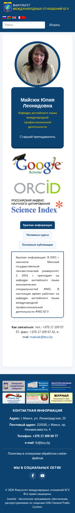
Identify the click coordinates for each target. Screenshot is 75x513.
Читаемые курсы (37, 234)
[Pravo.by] (13, 398)
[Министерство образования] (61, 386)
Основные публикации (37, 244)
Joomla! (11, 498)
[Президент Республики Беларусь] (37, 398)
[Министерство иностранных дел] (37, 386)
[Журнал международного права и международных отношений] (61, 398)
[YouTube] (42, 476)
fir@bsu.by (42, 442)
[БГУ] (13, 386)
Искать (54, 25)
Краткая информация (37, 225)
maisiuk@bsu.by (41, 337)
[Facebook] (32, 476)
